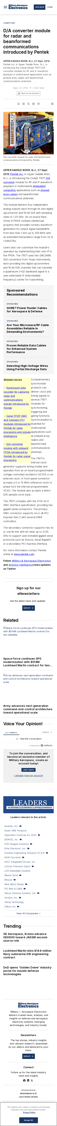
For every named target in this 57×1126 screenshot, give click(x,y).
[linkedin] (23, 103)
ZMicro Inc (10, 906)
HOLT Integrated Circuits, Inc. (20, 861)
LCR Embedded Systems (17, 870)
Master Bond (11, 875)
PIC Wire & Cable (13, 888)
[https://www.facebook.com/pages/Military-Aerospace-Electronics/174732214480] (24, 1080)
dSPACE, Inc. (11, 839)
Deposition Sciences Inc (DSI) (20, 835)
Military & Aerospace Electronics (31, 560)
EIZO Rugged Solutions (16, 844)
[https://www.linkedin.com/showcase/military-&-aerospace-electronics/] (28, 1080)
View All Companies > (28, 913)
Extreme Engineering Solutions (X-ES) (24, 853)
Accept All (28, 1120)
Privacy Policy (29, 1112)
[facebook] (18, 103)
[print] (52, 103)
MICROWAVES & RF (28, 1093)
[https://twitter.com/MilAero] (31, 1080)
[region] (28, 739)
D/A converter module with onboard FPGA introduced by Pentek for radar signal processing (17, 452)
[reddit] (33, 103)
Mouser (8, 879)
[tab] (11, 732)
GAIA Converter (12, 857)
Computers (9, 23)
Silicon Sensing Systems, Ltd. (20, 893)
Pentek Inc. (17, 174)
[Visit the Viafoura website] (46, 745)
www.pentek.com (24, 554)
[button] (5, 7)
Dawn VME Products (15, 830)
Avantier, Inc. (11, 826)
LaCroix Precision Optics (17, 866)
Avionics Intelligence (20, 564)
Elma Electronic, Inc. (15, 848)
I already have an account (28, 775)
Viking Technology (14, 902)
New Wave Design (14, 884)
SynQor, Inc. (11, 897)
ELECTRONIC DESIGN (28, 1097)
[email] (38, 103)
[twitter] (28, 103)
